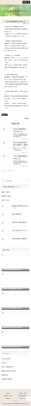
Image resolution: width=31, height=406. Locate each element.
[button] (28, 181)
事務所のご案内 (6, 196)
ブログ (15, 400)
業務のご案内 (6, 192)
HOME (8, 393)
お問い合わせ (6, 200)
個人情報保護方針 (23, 395)
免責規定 (8, 398)
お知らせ (5, 114)
